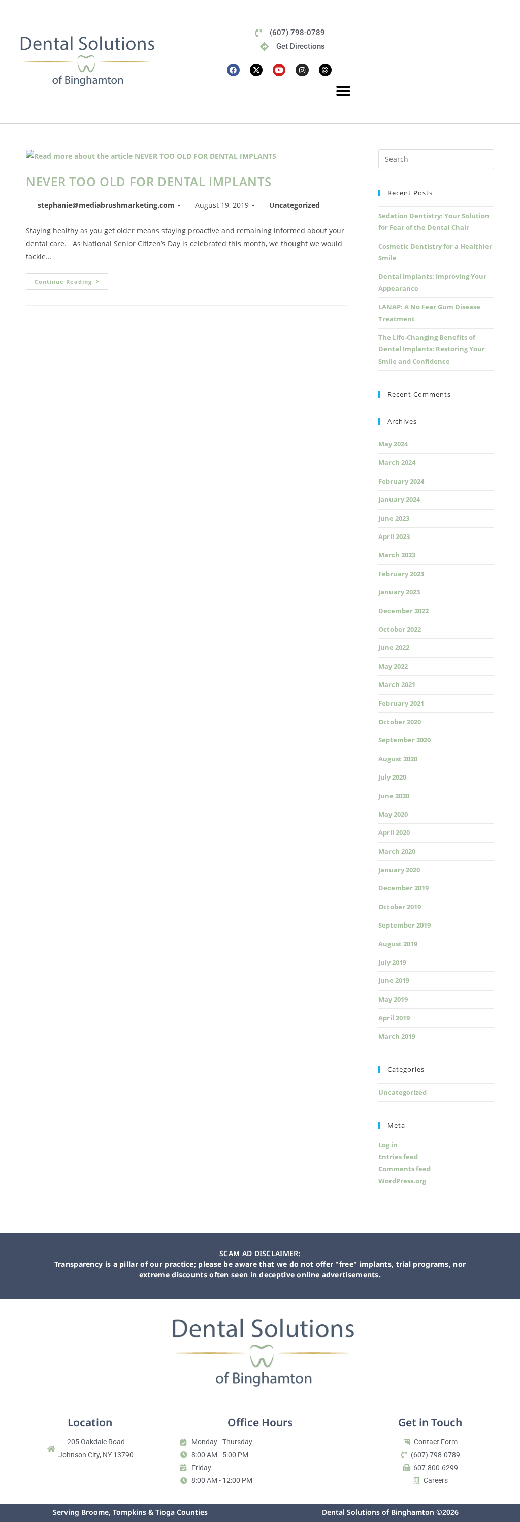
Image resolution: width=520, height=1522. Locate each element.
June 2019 (393, 980)
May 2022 (393, 666)
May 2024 (393, 444)
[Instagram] (302, 70)
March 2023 (396, 554)
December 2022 (403, 610)
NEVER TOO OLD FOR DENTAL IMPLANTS (149, 181)
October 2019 (399, 906)
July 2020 (392, 777)
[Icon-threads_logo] (325, 70)
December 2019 (403, 887)
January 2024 (399, 499)
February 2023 (401, 573)
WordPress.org (402, 1180)
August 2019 (397, 943)
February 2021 (401, 703)
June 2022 (393, 647)
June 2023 (393, 518)
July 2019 (392, 962)
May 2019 (393, 999)
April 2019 (394, 1017)
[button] (343, 91)
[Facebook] (233, 70)
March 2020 (396, 851)
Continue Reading (71, 279)
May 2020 (393, 814)
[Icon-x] (256, 70)
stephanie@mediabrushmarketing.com (106, 205)
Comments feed (404, 1168)
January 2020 (399, 869)
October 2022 (399, 629)
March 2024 (396, 462)
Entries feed (398, 1156)
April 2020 (394, 832)
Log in (388, 1144)
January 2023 (399, 591)
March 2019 (396, 1036)
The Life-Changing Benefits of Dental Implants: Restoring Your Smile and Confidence (431, 349)
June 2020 (393, 795)
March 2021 (396, 684)
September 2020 (404, 739)
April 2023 (394, 536)
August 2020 (397, 758)
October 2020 (399, 721)
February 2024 (401, 481)
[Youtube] (279, 70)
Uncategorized (294, 205)
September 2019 (404, 925)
